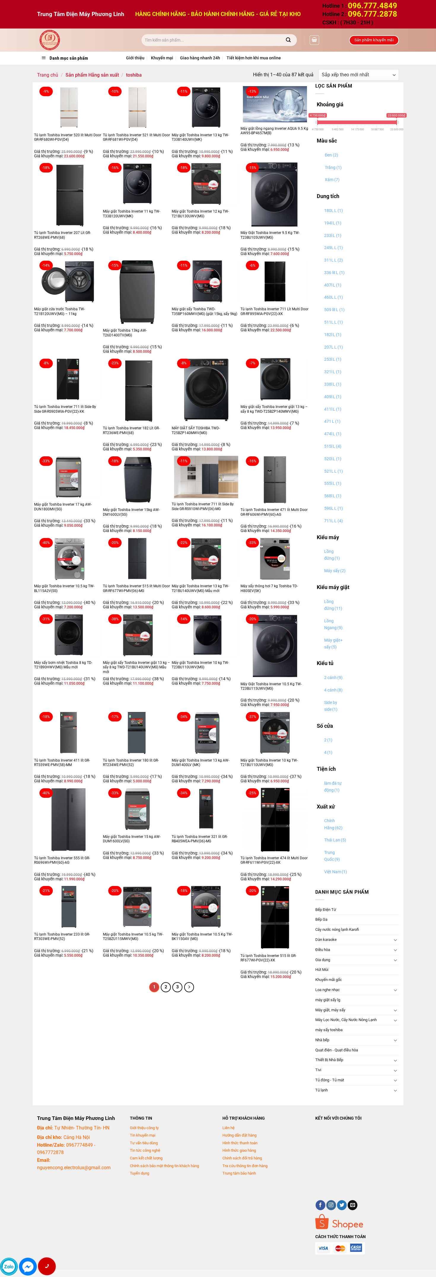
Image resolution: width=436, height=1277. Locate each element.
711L (333, 520)
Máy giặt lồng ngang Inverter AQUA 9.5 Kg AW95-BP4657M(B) (274, 130)
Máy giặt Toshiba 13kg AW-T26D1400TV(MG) (125, 332)
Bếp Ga (321, 919)
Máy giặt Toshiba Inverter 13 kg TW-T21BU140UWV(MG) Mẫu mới (200, 588)
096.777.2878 (372, 14)
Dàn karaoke (326, 939)
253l (332, 359)
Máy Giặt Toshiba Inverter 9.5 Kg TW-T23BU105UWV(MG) (270, 235)
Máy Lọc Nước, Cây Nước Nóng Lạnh (346, 1020)
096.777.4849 (372, 6)
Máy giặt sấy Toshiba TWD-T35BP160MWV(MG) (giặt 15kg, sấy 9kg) (204, 311)
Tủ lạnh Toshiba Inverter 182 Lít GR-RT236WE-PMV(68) (131, 430)
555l (332, 483)
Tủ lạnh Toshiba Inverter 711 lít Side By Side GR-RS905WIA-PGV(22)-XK (65, 409)
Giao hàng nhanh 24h (200, 58)
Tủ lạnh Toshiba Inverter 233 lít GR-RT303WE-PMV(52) (62, 936)
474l (332, 433)
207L (333, 347)
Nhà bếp (322, 1040)
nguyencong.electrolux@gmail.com (74, 1167)
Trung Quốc (332, 856)
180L (333, 210)
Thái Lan (335, 840)
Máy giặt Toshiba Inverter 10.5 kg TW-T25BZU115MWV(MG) (133, 936)
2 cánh (333, 677)
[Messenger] (28, 1267)
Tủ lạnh (321, 1090)
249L (333, 247)
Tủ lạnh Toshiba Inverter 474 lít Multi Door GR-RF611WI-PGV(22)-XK (274, 860)
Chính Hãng (333, 824)
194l (332, 223)
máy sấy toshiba (329, 1030)
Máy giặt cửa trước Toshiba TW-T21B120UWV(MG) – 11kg (59, 311)
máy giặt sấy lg (327, 1000)
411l (332, 409)
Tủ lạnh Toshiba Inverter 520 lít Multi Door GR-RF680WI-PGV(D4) (67, 137)
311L (333, 260)
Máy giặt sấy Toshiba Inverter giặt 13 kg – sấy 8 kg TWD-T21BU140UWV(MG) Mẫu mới (136, 667)
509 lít (334, 309)
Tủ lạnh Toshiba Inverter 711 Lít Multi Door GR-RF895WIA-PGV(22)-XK (274, 311)
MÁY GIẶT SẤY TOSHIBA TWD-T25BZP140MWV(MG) (196, 430)
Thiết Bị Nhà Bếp (329, 1060)
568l (332, 496)
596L (333, 508)
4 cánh (333, 690)
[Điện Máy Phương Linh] (85, 40)
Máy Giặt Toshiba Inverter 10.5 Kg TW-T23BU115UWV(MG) (271, 686)
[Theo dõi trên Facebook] (320, 1205)
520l (332, 458)
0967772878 (50, 1152)
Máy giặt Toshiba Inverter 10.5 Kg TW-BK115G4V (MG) (202, 936)
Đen (331, 155)
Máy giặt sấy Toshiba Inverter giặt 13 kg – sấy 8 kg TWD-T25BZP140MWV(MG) (274, 409)
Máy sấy (335, 570)
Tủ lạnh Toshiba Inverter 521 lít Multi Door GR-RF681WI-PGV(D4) (136, 137)
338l (332, 384)
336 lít (334, 272)
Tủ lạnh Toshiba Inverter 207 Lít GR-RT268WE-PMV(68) (62, 235)
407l (332, 285)
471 (332, 421)
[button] (314, 40)
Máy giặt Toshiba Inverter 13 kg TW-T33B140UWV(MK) (200, 137)
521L (333, 471)
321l (332, 371)
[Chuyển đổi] (395, 939)
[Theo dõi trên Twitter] (342, 1205)
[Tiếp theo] (189, 987)
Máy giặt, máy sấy (330, 1010)
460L (333, 297)
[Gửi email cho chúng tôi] (352, 1205)
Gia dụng (322, 960)
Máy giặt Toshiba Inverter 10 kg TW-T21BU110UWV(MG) (269, 762)
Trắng (333, 167)
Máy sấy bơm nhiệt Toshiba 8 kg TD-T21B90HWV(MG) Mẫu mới (63, 665)
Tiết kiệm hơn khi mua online (254, 58)
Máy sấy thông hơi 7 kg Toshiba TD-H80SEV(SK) (269, 588)
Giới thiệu (135, 58)
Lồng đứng (332, 555)
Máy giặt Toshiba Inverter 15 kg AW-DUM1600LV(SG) (131, 839)
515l (332, 446)
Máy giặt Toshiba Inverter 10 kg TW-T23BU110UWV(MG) (200, 665)
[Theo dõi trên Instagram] (331, 1205)
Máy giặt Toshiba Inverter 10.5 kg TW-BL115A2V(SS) (64, 588)
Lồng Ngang (333, 624)
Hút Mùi (321, 969)
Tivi (318, 1070)
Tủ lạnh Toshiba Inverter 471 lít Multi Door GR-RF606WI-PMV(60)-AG (274, 512)
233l (332, 235)
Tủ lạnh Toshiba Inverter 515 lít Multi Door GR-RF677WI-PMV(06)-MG (136, 588)
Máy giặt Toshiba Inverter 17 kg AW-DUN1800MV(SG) (63, 506)
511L (333, 322)
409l (332, 396)
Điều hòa (322, 949)
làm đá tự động (333, 787)
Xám (332, 179)
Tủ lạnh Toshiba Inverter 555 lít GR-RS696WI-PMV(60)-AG (62, 860)
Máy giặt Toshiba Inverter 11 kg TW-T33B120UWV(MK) (131, 213)
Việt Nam (335, 871)
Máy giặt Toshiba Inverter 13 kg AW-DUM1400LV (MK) (200, 762)
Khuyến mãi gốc (328, 979)
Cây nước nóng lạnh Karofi (337, 929)
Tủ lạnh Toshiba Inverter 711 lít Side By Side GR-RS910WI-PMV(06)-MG (203, 506)
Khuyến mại (162, 58)
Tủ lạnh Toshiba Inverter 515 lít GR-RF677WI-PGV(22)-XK (268, 958)
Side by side (331, 706)
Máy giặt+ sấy (333, 644)
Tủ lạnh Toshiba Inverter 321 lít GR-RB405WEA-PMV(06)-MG (199, 839)
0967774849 (79, 1145)
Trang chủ (47, 75)
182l (332, 334)
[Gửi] (288, 40)
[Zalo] (9, 1267)
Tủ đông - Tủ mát (329, 1080)
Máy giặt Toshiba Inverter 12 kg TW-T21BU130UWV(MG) (200, 213)
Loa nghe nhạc (327, 990)
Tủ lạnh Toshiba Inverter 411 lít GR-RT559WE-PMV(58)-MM (62, 762)
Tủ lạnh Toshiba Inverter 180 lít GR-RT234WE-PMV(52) (131, 762)
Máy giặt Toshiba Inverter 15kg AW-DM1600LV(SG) (131, 512)
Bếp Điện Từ (325, 909)
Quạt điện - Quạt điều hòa (336, 1050)
